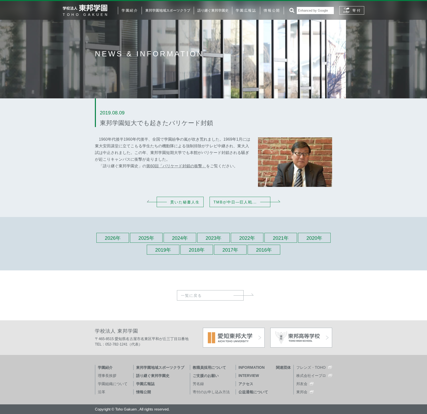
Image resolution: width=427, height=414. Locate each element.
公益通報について (253, 392)
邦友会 (301, 384)
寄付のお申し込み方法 (211, 392)
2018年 (197, 250)
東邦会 (301, 392)
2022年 (247, 238)
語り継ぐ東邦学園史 (213, 10)
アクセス (245, 384)
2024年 (180, 238)
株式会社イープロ (311, 375)
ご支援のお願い (206, 375)
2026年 (113, 238)
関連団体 (283, 367)
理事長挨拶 (107, 375)
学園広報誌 (246, 10)
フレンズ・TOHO (311, 367)
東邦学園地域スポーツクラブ (167, 10)
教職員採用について (209, 367)
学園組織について (113, 384)
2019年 (163, 250)
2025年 (146, 238)
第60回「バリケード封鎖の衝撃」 (176, 166)
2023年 (213, 238)
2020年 (314, 238)
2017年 (230, 250)
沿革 (101, 392)
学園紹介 (130, 10)
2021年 (281, 238)
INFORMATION (251, 367)
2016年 (264, 250)
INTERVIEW (248, 375)
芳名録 (198, 384)
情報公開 (272, 10)
